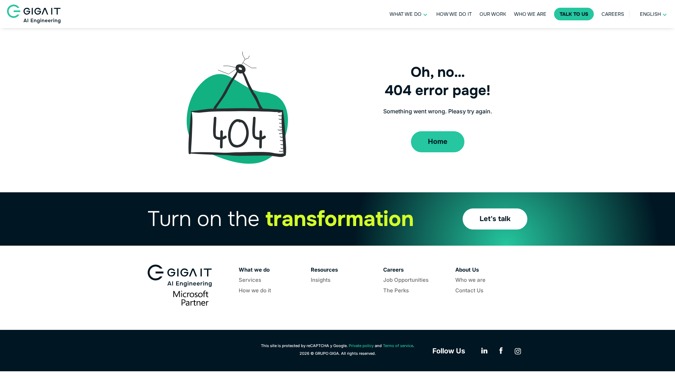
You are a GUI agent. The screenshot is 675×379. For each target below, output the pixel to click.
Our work (493, 14)
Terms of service (398, 345)
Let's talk (495, 218)
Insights (320, 280)
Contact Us (469, 291)
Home (438, 141)
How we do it (454, 14)
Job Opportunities (406, 280)
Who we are (530, 14)
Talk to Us (574, 14)
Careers (613, 14)
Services (250, 280)
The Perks (396, 291)
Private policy (361, 345)
